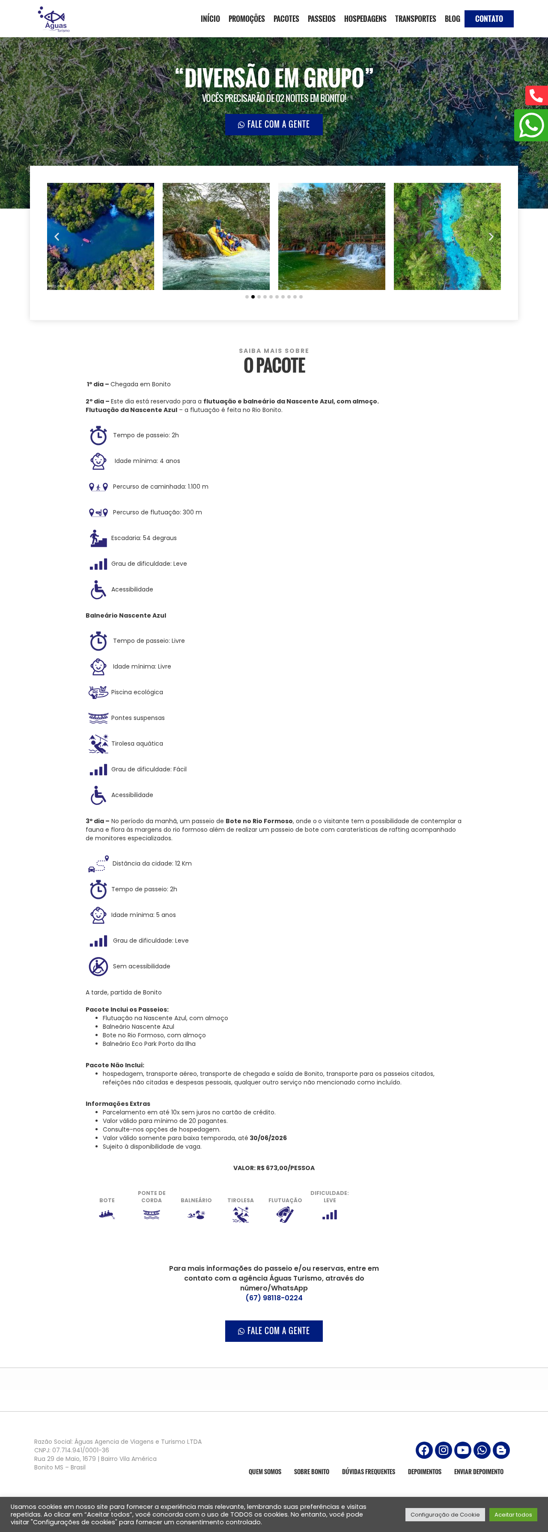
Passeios (322, 18)
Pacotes (286, 18)
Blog (452, 18)
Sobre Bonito (311, 1471)
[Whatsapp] (482, 1450)
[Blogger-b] (501, 1450)
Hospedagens (365, 18)
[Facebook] (424, 1450)
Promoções (247, 18)
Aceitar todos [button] (513, 1515)
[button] (56, 236)
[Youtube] (462, 1450)
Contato (489, 18)
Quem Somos (265, 1471)
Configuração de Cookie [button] (445, 1515)
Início (210, 18)
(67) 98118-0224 (274, 1298)
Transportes (415, 18)
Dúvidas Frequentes (368, 1471)
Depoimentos (424, 1471)
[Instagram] (443, 1450)
